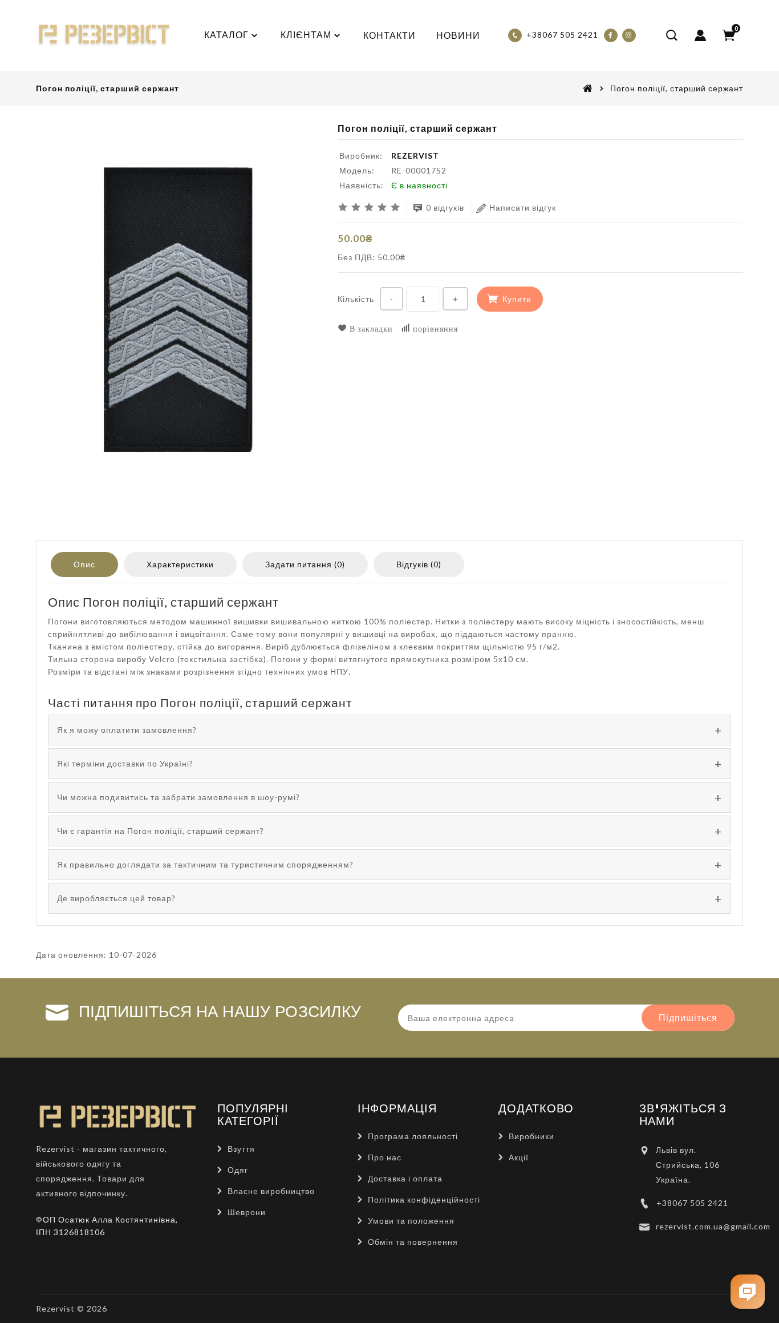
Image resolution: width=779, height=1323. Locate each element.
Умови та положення (411, 1220)
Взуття (241, 1148)
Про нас (384, 1157)
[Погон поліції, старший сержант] (178, 310)
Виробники (531, 1136)
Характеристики (180, 564)
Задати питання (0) (305, 564)
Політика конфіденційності (424, 1199)
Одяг (238, 1170)
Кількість (356, 299)
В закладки (370, 328)
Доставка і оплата (405, 1178)
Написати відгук (522, 207)
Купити (516, 299)
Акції (519, 1157)
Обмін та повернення (413, 1242)
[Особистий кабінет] (700, 35)
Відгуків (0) (418, 564)
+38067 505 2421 (692, 1203)
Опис (84, 564)
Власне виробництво (271, 1191)
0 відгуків (445, 207)
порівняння (434, 328)
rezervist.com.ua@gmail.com (713, 1226)
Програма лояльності (413, 1136)
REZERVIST (415, 155)
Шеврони (247, 1212)
